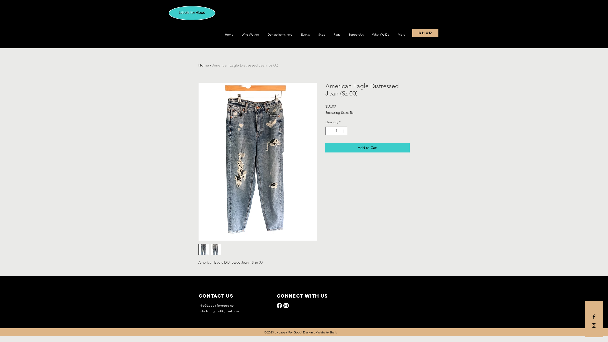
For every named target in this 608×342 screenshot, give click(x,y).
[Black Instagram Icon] (594, 325)
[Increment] (344, 131)
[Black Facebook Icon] (594, 317)
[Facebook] (279, 305)
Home (203, 65)
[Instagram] (286, 305)
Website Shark (327, 332)
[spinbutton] (336, 131)
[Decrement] (329, 131)
